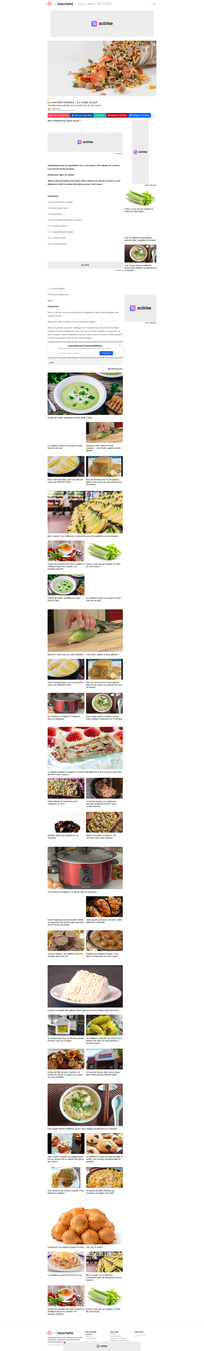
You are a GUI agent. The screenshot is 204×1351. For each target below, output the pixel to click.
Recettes (89, 1334)
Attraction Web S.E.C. (58, 1345)
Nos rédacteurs (115, 1336)
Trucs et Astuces (91, 1338)
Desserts (89, 1336)
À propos (113, 1334)
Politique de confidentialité (119, 1340)
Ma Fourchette (56, 108)
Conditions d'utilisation (118, 1338)
